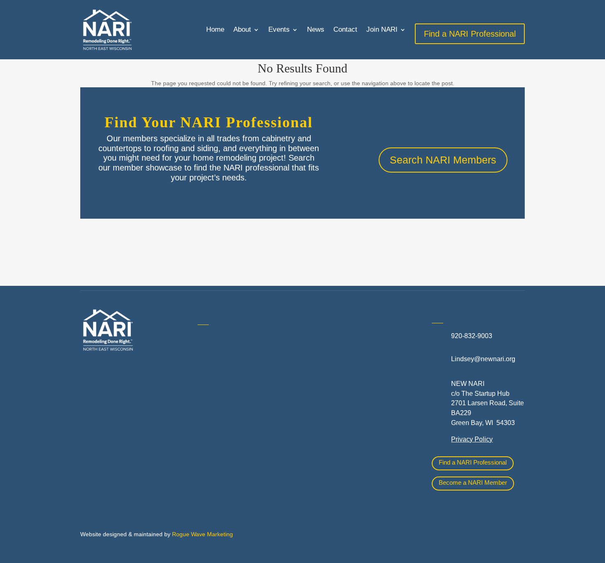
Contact (345, 29)
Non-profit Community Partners (360, 376)
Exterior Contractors (344, 425)
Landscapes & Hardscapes (354, 358)
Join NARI (382, 29)
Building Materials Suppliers (239, 388)
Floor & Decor (218, 444)
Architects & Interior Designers (242, 370)
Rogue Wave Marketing (202, 534)
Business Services (225, 407)
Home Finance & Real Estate (357, 339)
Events (279, 29)
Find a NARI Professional (473, 462)
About (242, 29)
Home (215, 29)
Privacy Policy (472, 439)
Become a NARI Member (473, 482)
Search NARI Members (443, 160)
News (315, 29)
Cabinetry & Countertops (234, 425)
